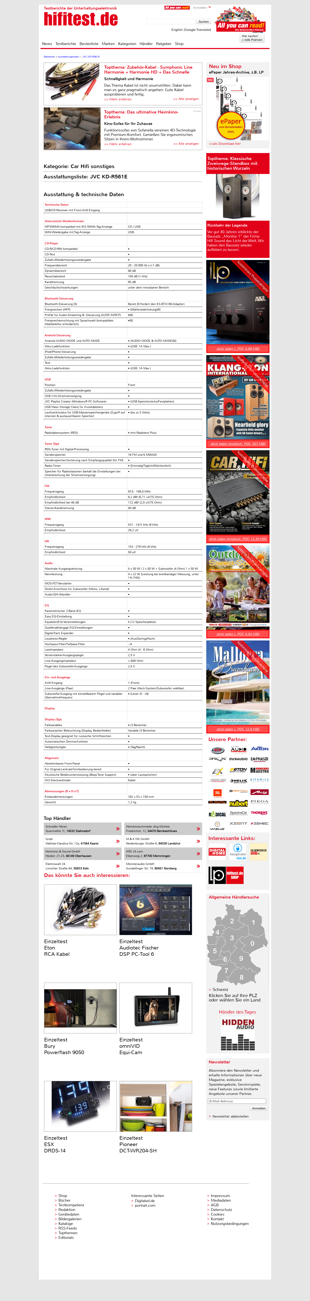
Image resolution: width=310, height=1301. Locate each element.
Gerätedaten (68, 1214)
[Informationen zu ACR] (217, 750)
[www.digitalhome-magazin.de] (217, 864)
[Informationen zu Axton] (260, 750)
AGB (215, 1205)
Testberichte (65, 43)
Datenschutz (221, 1209)
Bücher (64, 1200)
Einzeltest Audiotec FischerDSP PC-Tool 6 (139, 948)
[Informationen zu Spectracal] (238, 815)
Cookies (217, 1214)
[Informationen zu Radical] (217, 815)
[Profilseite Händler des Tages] (238, 1049)
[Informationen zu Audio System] (238, 750)
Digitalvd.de (145, 1200)
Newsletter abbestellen (231, 1116)
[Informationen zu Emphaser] (260, 761)
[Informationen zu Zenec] (260, 826)
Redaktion (66, 1209)
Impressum (220, 1195)
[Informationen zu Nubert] (238, 804)
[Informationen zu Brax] (217, 761)
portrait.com (145, 1205)
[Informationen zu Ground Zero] (217, 782)
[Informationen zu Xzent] (238, 826)
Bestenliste (89, 43)
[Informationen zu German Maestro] (260, 772)
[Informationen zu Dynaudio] (238, 761)
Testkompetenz (71, 1205)
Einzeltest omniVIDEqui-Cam (131, 1046)
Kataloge (65, 1223)
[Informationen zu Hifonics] (260, 782)
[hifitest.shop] (235, 887)
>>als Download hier (225, 143)
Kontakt (217, 1219)
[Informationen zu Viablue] (217, 826)
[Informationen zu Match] (238, 793)
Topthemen (67, 1232)
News (47, 43)
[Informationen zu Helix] (238, 782)
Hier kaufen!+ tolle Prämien (252, 38)
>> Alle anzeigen (186, 99)
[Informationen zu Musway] (217, 804)
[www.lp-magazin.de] (217, 887)
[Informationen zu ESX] (217, 772)
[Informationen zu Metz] (260, 793)
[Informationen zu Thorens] (260, 815)
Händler (146, 43)
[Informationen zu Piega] (260, 804)
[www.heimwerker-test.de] (258, 864)
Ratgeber (163, 43)
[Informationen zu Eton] (238, 772)
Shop (179, 43)
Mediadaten (221, 1200)
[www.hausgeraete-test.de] (238, 864)
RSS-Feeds (67, 1228)
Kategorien (127, 43)
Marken (108, 43)
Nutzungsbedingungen (230, 1223)
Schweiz (220, 989)
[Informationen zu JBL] (217, 793)
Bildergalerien (69, 1219)
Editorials (66, 1237)
